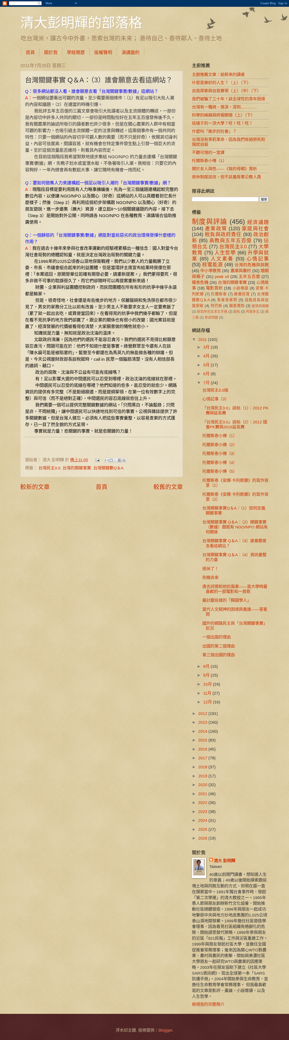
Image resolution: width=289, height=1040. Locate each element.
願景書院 (237, 306)
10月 (208, 684)
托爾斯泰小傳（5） (219, 471)
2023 (203, 811)
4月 (207, 356)
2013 (203, 722)
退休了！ (210, 568)
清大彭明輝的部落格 (81, 22)
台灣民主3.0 (49, 468)
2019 (203, 776)
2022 (203, 802)
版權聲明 (103, 52)
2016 (203, 749)
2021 (203, 793)
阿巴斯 (216, 306)
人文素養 (222, 259)
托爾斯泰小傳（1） (209, 160)
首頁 (30, 52)
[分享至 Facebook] (119, 460)
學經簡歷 (76, 52)
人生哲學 (225, 252)
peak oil (222, 276)
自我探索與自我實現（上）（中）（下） (226, 90)
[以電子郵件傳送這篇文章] (107, 460)
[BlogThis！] (111, 460)
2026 (203, 838)
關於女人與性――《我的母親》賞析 (224, 168)
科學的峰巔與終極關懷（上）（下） (223, 115)
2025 (203, 829)
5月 (207, 365)
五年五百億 (249, 276)
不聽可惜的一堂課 (208, 152)
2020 (203, 784)
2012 (203, 713)
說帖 (236, 311)
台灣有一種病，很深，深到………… (224, 107)
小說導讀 (240, 288)
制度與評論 (209, 221)
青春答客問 (227, 300)
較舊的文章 (168, 487)
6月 (207, 373)
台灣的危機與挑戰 (252, 264)
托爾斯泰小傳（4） (219, 462)
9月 (207, 675)
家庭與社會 (255, 228)
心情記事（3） (215, 399)
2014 (203, 731)
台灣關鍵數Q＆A (108, 468)
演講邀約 (130, 52)
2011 (203, 339)
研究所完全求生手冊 (212, 311)
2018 (203, 767)
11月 (207, 693)
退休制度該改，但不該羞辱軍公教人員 (226, 176)
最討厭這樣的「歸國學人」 (226, 600)
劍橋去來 (210, 577)
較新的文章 (35, 487)
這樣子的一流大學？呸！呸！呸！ (222, 123)
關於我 (51, 52)
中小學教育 (210, 270)
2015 (203, 740)
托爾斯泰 (219, 294)
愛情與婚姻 (260, 306)
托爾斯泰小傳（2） (219, 444)
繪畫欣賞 (242, 294)
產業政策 (216, 228)
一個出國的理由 (216, 637)
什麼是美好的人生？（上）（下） (221, 82)
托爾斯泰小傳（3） (219, 453)
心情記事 (258, 259)
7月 (207, 382)
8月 (207, 666)
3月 (207, 347)
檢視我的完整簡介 (208, 1004)
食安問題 (211, 317)
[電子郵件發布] (96, 459)
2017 (203, 757)
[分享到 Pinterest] (124, 460)
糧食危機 (200, 282)
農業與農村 (241, 270)
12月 (208, 702)
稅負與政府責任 (223, 234)
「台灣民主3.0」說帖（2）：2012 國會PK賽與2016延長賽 (234, 424)
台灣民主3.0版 (215, 390)
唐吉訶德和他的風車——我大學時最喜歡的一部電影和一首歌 (234, 589)
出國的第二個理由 (218, 646)
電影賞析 (214, 288)
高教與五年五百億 (230, 240)
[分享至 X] (115, 460)
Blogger (165, 1030)
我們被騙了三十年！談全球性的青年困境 (228, 98)
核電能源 (212, 264)
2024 (203, 820)
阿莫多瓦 (252, 311)
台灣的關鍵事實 (77, 468)
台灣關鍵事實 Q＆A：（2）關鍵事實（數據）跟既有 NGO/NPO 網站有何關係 (235, 527)
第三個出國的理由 (218, 654)
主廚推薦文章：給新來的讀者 (218, 74)
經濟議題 (258, 222)
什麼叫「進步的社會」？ (214, 131)
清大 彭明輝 (224, 860)
